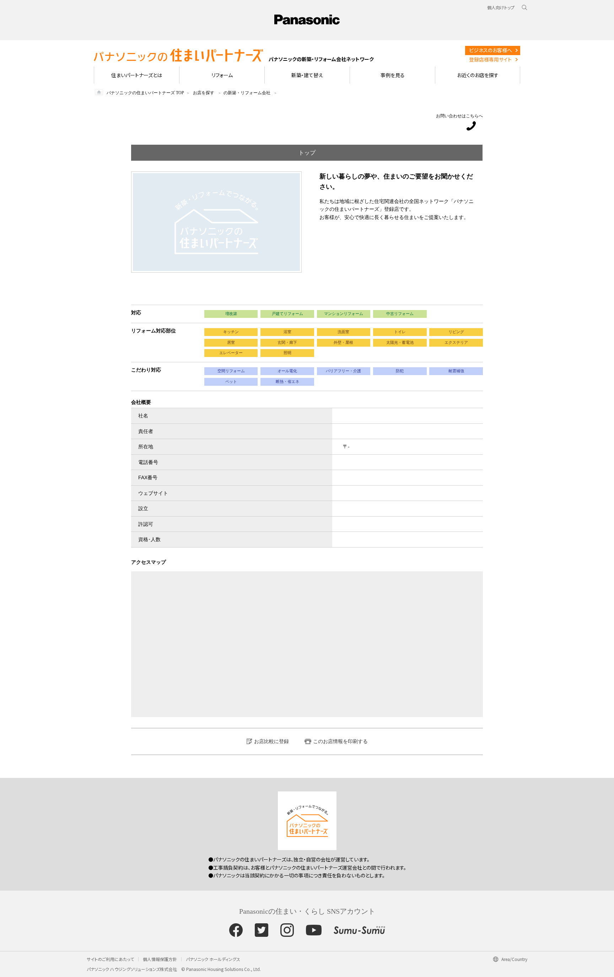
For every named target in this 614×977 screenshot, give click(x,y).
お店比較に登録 (271, 741)
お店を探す (203, 92)
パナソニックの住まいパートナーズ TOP (145, 92)
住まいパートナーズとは (136, 75)
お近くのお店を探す (478, 75)
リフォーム (222, 75)
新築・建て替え (307, 75)
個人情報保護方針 (160, 959)
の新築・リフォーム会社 (246, 92)
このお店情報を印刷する (340, 741)
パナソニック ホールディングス (213, 959)
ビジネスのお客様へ (490, 50)
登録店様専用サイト (490, 59)
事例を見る (393, 75)
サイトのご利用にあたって (110, 959)
